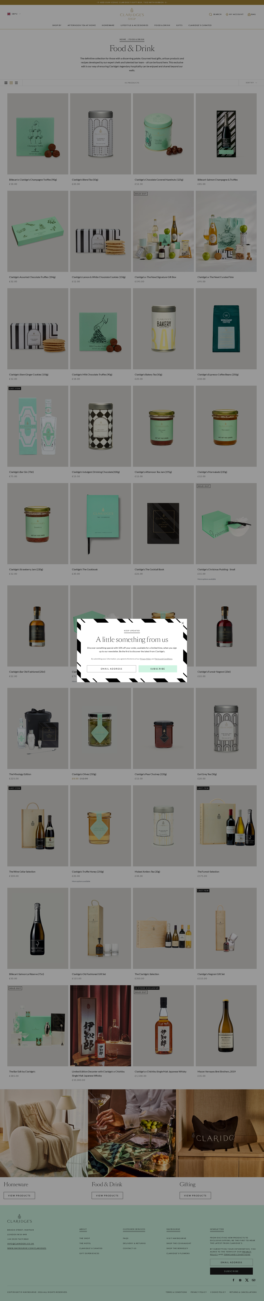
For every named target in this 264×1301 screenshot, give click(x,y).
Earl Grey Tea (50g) (207, 774)
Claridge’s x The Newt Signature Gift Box (155, 277)
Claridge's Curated (200, 25)
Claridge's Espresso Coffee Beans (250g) (218, 374)
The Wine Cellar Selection (22, 871)
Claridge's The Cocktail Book (149, 569)
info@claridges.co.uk (20, 1243)
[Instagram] (240, 1280)
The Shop (84, 1238)
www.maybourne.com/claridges (26, 1248)
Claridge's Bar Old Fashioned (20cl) (27, 671)
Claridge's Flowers (178, 1253)
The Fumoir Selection (208, 871)
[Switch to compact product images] (16, 83)
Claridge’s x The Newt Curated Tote (216, 277)
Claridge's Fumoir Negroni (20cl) (214, 671)
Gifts (179, 25)
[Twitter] (247, 1280)
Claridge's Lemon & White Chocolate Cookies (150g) (99, 277)
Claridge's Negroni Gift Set (211, 974)
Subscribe (157, 668)
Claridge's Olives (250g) (84, 774)
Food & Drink (162, 25)
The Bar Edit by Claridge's (22, 1071)
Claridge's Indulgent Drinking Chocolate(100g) (96, 471)
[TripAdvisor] (254, 1280)
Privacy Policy (145, 659)
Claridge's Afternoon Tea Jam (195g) (153, 471)
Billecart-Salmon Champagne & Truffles (218, 179)
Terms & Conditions (176, 1292)
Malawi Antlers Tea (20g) (147, 871)
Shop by (57, 25)
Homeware (108, 25)
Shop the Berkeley (177, 1248)
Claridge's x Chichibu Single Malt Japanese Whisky (160, 1071)
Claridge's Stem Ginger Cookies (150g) (28, 374)
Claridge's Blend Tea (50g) (85, 179)
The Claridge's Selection (147, 974)
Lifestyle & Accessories (134, 25)
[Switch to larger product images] (6, 83)
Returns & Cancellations (243, 1292)
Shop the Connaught (179, 1243)
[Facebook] (233, 1280)
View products (19, 1195)
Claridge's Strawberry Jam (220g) (26, 569)
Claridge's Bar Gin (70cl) (21, 471)
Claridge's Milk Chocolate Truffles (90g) (92, 374)
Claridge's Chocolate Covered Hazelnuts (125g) (159, 179)
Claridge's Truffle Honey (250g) (88, 871)
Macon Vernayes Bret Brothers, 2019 (217, 1071)
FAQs (125, 1238)
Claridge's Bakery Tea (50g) (148, 374)
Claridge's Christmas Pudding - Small (216, 569)
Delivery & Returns (134, 1243)
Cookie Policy (218, 1292)
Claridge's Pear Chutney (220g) (151, 774)
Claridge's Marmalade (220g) (212, 471)
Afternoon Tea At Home (82, 25)
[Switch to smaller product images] (11, 83)
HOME (123, 39)
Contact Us (129, 1248)
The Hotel (85, 1243)
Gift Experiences (89, 1253)
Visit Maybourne (176, 1238)
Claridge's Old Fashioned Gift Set (89, 974)
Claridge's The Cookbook (85, 569)
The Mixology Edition (20, 774)
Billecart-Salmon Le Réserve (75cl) (26, 974)
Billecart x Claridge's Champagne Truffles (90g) (33, 179)
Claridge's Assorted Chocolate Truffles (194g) (32, 277)
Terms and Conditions (163, 659)
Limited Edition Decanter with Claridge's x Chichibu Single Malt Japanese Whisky (98, 1073)
